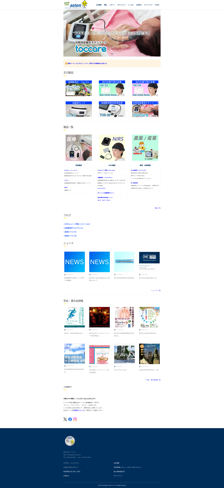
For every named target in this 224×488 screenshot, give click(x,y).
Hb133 (103, 200)
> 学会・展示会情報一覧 (153, 380)
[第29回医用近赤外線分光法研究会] (74, 353)
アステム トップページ (71, 463)
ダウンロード (122, 5)
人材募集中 (67, 387)
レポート (112, 5)
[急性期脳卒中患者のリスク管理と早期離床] (74, 262)
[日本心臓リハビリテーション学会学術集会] (99, 354)
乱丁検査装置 (134, 183)
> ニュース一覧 (156, 290)
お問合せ (139, 5)
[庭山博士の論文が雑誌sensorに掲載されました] (99, 262)
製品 (105, 5)
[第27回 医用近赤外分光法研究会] (124, 262)
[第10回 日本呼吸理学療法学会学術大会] (124, 317)
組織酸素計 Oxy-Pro (105, 177)
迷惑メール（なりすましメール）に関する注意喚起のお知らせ (87, 63)
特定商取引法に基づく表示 (71, 471)
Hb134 (99, 200)
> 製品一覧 (157, 208)
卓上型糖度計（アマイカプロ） (139, 170)
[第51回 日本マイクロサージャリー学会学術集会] (99, 317)
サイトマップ (148, 5)
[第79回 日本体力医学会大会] (74, 317)
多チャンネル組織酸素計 (106, 193)
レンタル (131, 5)
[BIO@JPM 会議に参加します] (149, 262)
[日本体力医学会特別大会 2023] (149, 354)
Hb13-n (108, 200)
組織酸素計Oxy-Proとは (74, 228)
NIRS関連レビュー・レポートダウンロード (127, 467)
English (157, 5)
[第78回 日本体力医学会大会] (149, 317)
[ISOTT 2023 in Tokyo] (124, 354)
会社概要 (99, 5)
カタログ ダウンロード (70, 467)
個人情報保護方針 (119, 471)
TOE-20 (66, 180)
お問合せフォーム (78, 410)
